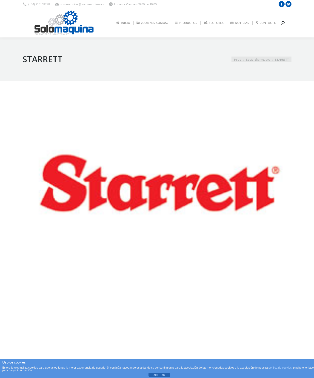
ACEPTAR (159, 375)
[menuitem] (123, 22)
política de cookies (280, 367)
